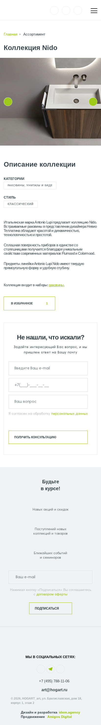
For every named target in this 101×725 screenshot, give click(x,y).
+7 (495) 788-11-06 (54, 681)
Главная (10, 34)
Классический (21, 204)
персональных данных (69, 414)
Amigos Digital (59, 717)
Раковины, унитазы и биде (30, 185)
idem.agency (69, 712)
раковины (56, 285)
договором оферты (52, 594)
